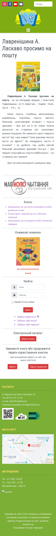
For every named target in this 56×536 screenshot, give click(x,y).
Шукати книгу (28, 338)
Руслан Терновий (34, 527)
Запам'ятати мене (24, 302)
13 (28, 273)
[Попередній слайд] (20, 250)
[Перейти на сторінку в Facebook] (9, 5)
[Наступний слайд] (35, 250)
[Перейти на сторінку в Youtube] (15, 5)
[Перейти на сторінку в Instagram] (4, 5)
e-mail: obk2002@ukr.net (14, 401)
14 (30, 273)
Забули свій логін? (27, 320)
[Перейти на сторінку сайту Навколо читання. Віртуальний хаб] (21, 5)
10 (36, 269)
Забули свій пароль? (28, 324)
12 (26, 273)
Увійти (28, 309)
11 (38, 269)
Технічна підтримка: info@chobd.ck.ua (21, 404)
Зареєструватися (27, 316)
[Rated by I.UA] (7, 491)
